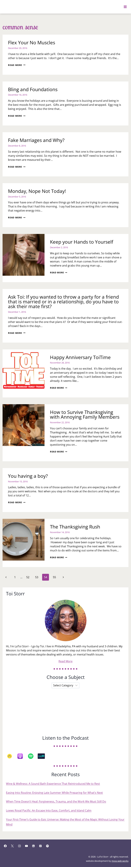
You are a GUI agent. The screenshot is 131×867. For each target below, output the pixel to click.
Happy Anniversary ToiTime (80, 357)
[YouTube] (26, 846)
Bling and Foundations (32, 89)
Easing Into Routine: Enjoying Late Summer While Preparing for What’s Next (54, 793)
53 (36, 577)
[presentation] (24, 255)
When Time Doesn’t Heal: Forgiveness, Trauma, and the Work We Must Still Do (56, 801)
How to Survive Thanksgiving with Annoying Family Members (84, 414)
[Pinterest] (40, 846)
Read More (16, 65)
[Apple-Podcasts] (22, 756)
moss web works (120, 860)
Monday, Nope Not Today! (37, 191)
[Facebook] (5, 846)
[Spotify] (32, 756)
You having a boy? (28, 476)
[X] (12, 846)
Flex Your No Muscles (31, 42)
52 (27, 577)
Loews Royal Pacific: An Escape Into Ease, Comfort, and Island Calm (48, 810)
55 (54, 577)
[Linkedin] (33, 846)
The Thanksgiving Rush (75, 526)
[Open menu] (125, 6)
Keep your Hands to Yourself (81, 242)
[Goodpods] (11, 756)
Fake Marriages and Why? (36, 140)
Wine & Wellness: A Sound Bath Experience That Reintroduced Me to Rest (53, 784)
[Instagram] (19, 846)
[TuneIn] (43, 756)
